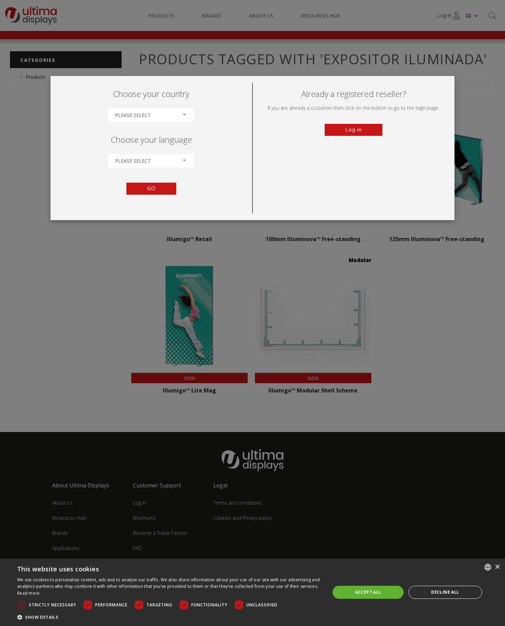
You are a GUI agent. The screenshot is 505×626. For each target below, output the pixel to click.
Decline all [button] (445, 592)
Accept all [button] (368, 592)
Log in (353, 129)
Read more (28, 593)
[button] (169, 617)
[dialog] (252, 592)
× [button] (497, 567)
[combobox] (151, 115)
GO (151, 188)
